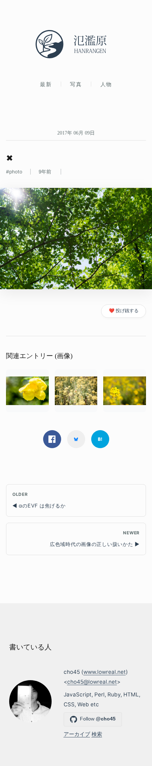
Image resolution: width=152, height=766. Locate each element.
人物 (106, 84)
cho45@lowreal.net (92, 681)
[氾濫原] (76, 44)
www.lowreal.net (104, 672)
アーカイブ (77, 734)
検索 (97, 734)
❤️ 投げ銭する (124, 310)
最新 (46, 84)
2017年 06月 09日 (76, 133)
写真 (76, 84)
